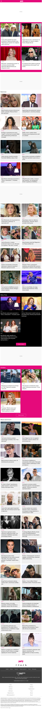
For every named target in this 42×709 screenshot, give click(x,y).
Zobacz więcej (21, 344)
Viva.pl (31, 690)
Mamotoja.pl (11, 690)
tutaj (9, 707)
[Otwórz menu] (1, 1)
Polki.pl (31, 684)
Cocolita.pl (10, 688)
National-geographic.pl (10, 695)
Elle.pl (11, 684)
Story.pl (31, 695)
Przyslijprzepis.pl (31, 688)
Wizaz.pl (31, 692)
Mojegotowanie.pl (11, 692)
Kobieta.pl (31, 686)
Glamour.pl (10, 686)
